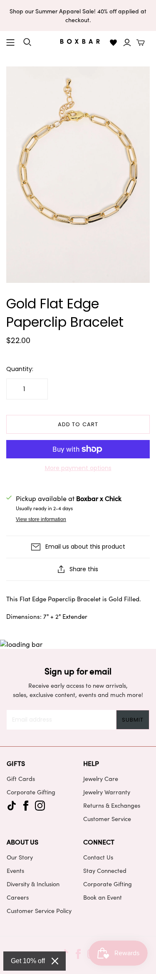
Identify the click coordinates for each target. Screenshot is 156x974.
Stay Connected (104, 870)
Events (15, 870)
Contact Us (98, 857)
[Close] (55, 961)
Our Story (20, 857)
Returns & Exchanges (111, 805)
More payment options (78, 468)
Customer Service (107, 818)
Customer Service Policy (39, 910)
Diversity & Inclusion (33, 884)
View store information (41, 519)
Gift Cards (21, 778)
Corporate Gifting (31, 792)
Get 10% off (28, 960)
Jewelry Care (100, 778)
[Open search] (27, 42)
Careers (18, 897)
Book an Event (102, 897)
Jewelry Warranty (106, 792)
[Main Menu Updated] (10, 42)
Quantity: (19, 369)
